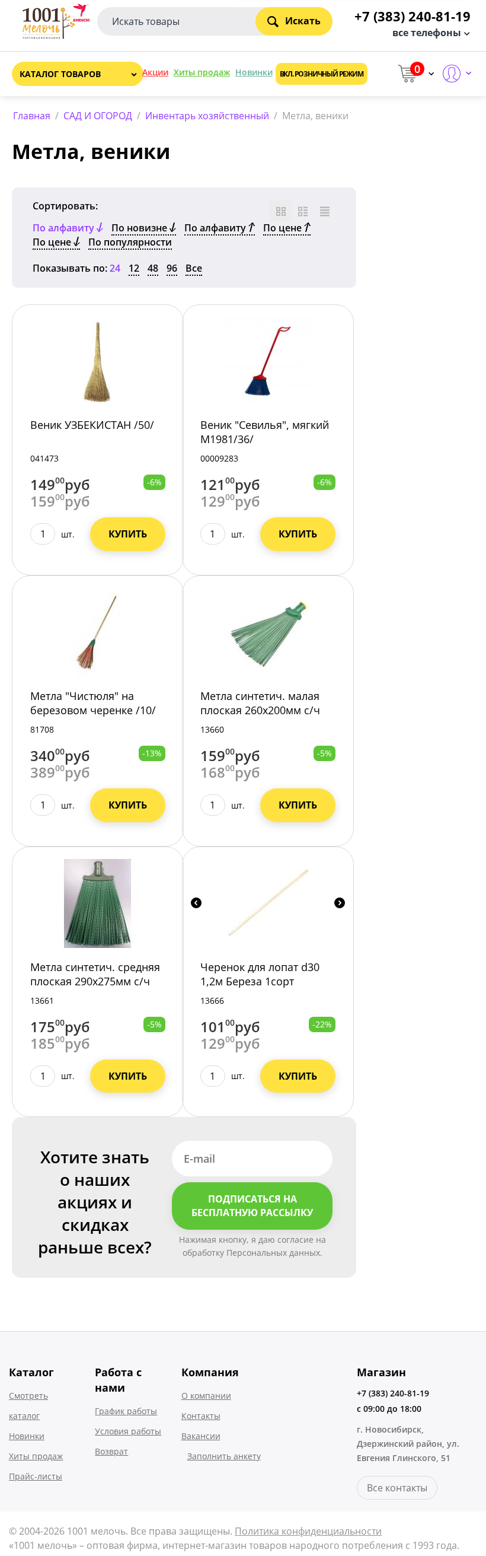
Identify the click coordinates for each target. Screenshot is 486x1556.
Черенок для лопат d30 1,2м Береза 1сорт (259, 974)
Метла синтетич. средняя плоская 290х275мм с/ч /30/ (95, 981)
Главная (31, 115)
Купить (127, 533)
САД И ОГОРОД (97, 115)
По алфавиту (216, 227)
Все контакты (397, 1487)
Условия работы (128, 1431)
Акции (155, 72)
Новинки (254, 72)
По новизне (140, 227)
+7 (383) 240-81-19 (393, 1393)
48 (153, 268)
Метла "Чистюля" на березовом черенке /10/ (93, 703)
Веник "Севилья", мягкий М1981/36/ (264, 432)
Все (194, 268)
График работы (126, 1411)
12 (134, 268)
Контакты (200, 1415)
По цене (283, 227)
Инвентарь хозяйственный (207, 115)
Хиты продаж (202, 72)
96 (172, 268)
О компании (206, 1395)
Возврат (111, 1451)
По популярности (130, 242)
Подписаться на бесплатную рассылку (252, 1205)
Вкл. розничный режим (321, 74)
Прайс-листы (35, 1476)
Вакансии (200, 1436)
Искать (303, 20)
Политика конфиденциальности (308, 1531)
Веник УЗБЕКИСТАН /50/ (92, 425)
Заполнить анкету (224, 1456)
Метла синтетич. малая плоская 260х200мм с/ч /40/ (260, 710)
